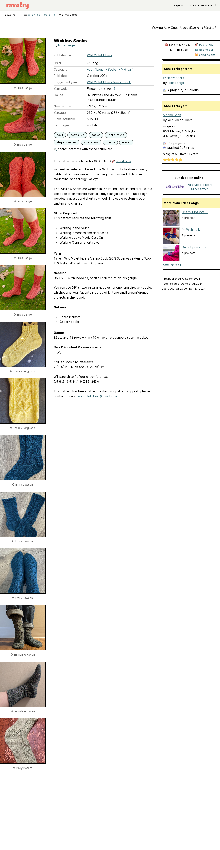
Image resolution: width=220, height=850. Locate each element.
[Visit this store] (175, 186)
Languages (61, 125)
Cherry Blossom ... (195, 212)
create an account (203, 5)
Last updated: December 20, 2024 (185, 288)
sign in (178, 5)
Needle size (62, 106)
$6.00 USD (179, 50)
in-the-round (116, 135)
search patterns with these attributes (84, 149)
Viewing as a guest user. (184, 27)
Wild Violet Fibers (38, 14)
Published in (62, 55)
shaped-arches (66, 142)
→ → (110, 69)
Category (60, 69)
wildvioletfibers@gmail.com (97, 396)
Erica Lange (66, 45)
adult (60, 135)
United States (199, 189)
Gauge (58, 95)
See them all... (173, 265)
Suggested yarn (65, 82)
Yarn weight (62, 88)
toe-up (110, 142)
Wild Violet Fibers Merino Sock (109, 82)
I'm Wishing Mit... (193, 229)
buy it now (123, 161)
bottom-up (77, 135)
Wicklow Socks (173, 78)
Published (61, 75)
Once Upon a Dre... (195, 247)
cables (96, 135)
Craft (57, 63)
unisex (126, 142)
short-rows (91, 142)
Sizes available (64, 119)
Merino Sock (172, 115)
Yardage (60, 112)
